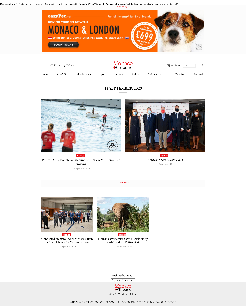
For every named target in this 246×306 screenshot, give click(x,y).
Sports (103, 74)
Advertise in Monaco (150, 301)
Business (119, 74)
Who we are (77, 301)
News (45, 74)
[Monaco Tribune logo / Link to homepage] (123, 65)
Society (135, 74)
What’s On (62, 74)
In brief (164, 156)
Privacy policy (126, 301)
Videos (57, 65)
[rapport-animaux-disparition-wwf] (123, 214)
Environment (154, 74)
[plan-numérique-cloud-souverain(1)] (165, 125)
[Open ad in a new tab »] (123, 30)
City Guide (198, 74)
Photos (80, 156)
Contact (170, 301)
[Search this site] (202, 65)
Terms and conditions (100, 301)
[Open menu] (44, 63)
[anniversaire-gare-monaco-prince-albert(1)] (67, 214)
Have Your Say (177, 74)
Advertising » (123, 6)
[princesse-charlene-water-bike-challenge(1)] (81, 125)
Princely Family (83, 74)
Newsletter (175, 65)
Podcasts (70, 65)
